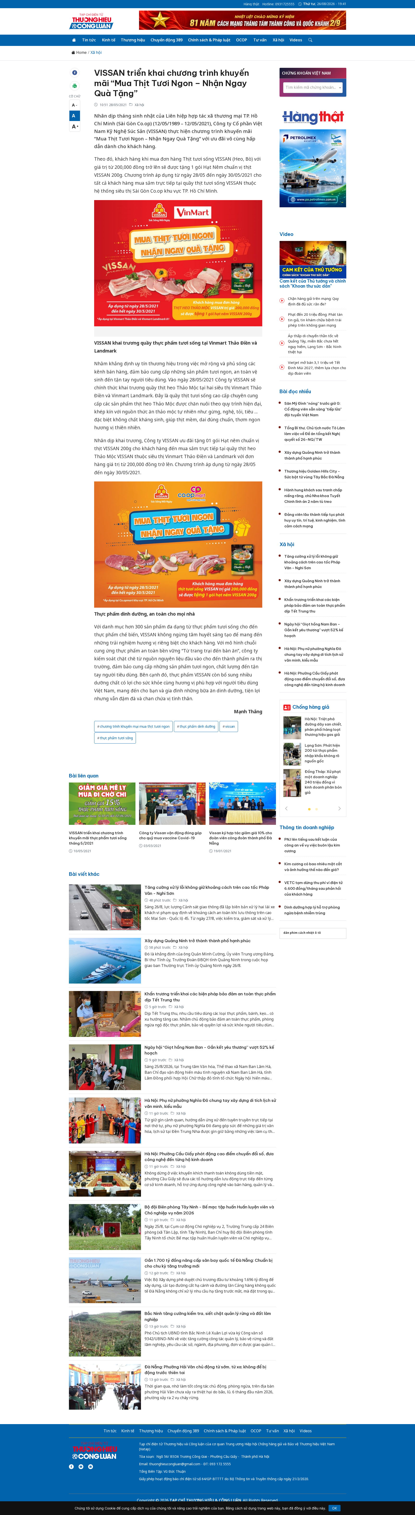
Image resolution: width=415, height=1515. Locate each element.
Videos (296, 40)
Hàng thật (251, 4)
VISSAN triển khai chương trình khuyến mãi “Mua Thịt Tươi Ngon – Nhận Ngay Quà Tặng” (171, 83)
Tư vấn (260, 40)
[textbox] (313, 87)
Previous (286, 808)
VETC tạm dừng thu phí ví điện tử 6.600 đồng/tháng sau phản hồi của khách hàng (313, 888)
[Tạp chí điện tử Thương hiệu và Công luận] (94, 1450)
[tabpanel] (312, 758)
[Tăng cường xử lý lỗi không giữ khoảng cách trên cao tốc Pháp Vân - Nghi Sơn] (105, 907)
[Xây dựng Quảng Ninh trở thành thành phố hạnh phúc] (105, 961)
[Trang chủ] (74, 40)
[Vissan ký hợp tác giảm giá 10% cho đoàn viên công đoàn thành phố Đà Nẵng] (242, 804)
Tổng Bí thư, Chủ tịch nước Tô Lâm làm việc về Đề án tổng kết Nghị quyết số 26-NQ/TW (314, 434)
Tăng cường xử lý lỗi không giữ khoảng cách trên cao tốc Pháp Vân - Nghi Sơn (312, 562)
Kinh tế (108, 40)
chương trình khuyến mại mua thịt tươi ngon (135, 726)
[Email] (90, 1466)
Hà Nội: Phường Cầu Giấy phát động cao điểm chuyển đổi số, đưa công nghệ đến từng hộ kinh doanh (314, 679)
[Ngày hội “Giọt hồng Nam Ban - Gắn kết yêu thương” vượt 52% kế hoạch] (105, 1067)
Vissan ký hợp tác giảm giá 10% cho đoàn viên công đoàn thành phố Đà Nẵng (240, 838)
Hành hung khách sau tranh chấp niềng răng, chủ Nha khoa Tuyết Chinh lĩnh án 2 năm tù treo (313, 496)
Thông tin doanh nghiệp (307, 827)
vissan (230, 726)
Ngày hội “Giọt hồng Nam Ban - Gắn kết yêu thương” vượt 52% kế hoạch (313, 630)
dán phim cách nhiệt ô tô (302, 933)
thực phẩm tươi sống (116, 738)
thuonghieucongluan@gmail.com (174, 1464)
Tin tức (89, 40)
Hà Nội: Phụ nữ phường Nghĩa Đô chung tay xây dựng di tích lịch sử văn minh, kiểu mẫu (313, 654)
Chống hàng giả (311, 707)
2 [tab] (316, 809)
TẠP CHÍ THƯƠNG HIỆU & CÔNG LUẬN (205, 1500)
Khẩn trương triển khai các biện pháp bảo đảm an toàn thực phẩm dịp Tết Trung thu (314, 605)
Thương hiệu (133, 40)
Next (339, 808)
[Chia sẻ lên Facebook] (74, 72)
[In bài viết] (74, 86)
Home (81, 52)
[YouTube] (81, 1466)
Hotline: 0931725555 (278, 4)
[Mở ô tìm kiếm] (310, 40)
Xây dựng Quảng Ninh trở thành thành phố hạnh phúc (198, 940)
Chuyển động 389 (167, 40)
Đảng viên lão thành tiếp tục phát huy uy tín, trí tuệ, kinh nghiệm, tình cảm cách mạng (314, 520)
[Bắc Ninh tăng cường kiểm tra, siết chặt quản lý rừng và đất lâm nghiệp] (105, 1334)
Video (286, 234)
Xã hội (278, 40)
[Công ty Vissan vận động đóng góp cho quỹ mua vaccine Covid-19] (172, 804)
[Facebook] (71, 1466)
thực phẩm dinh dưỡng (197, 726)
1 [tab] (309, 809)
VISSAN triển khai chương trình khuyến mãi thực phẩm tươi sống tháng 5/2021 (98, 838)
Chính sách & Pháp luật (209, 40)
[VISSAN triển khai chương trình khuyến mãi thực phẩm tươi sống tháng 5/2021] (102, 804)
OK (334, 1508)
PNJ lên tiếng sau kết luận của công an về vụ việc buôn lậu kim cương (312, 845)
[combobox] (313, 87)
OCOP (241, 40)
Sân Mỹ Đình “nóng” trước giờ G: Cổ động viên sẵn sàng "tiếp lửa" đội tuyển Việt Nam (313, 409)
